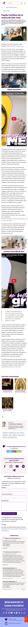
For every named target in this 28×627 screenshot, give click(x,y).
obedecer (15, 435)
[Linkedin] (13, 451)
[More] (20, 451)
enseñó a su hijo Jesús (15, 367)
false (4, 524)
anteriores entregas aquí (16, 46)
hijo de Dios (5, 435)
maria (10, 435)
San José (5, 437)
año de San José (12, 432)
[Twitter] (10, 451)
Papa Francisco (21, 435)
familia (21, 432)
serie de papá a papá (12, 437)
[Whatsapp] (18, 451)
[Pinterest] (15, 451)
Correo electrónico (7, 494)
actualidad (5, 432)
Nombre (4, 487)
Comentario (5, 500)
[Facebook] (8, 451)
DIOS (18, 432)
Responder (5, 548)
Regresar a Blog (5, 11)
